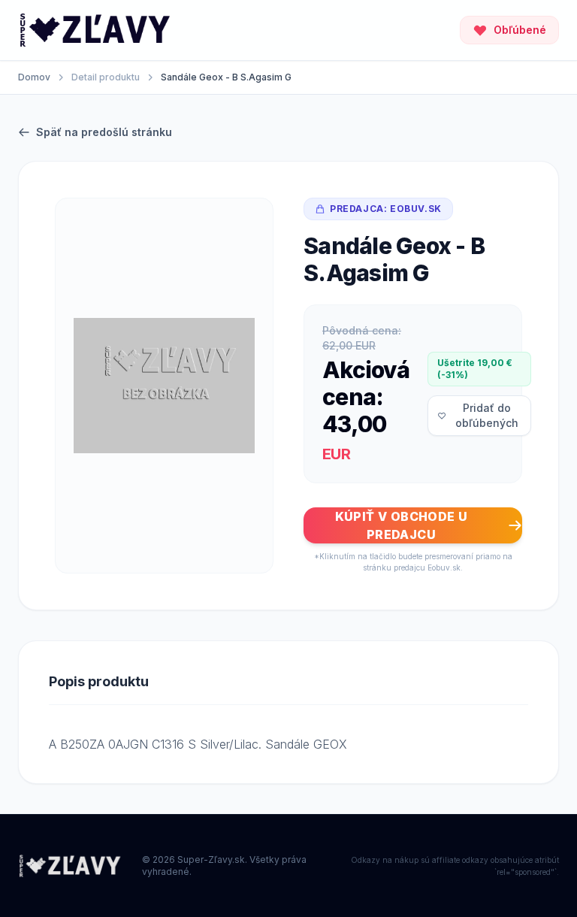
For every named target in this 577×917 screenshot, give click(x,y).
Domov (34, 77)
